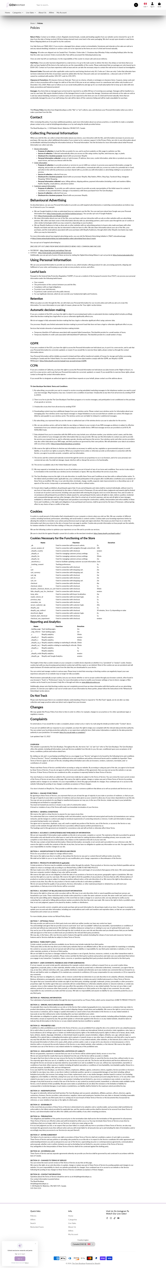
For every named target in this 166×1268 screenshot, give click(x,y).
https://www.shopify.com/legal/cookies (107, 533)
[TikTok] (115, 1218)
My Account (62, 12)
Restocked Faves (37, 1227)
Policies (33, 1216)
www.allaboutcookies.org (91, 682)
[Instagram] (111, 1218)
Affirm (51, 12)
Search (33, 1223)
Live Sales (30, 12)
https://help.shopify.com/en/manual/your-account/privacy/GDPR (63, 361)
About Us (42, 12)
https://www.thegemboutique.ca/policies (65, 444)
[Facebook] (107, 1218)
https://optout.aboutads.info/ (123, 255)
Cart (159, 4)
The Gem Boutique (78, 1263)
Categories (17, 12)
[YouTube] (118, 1218)
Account (152, 4)
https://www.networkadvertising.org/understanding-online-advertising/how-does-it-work (64, 238)
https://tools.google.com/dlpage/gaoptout (53, 216)
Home (7, 12)
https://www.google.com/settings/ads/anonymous (55, 253)
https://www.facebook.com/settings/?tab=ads (55, 250)
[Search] (136, 5)
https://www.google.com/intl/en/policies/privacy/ (65, 214)
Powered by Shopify (93, 1263)
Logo (15, 5)
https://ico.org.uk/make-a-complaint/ (72, 732)
